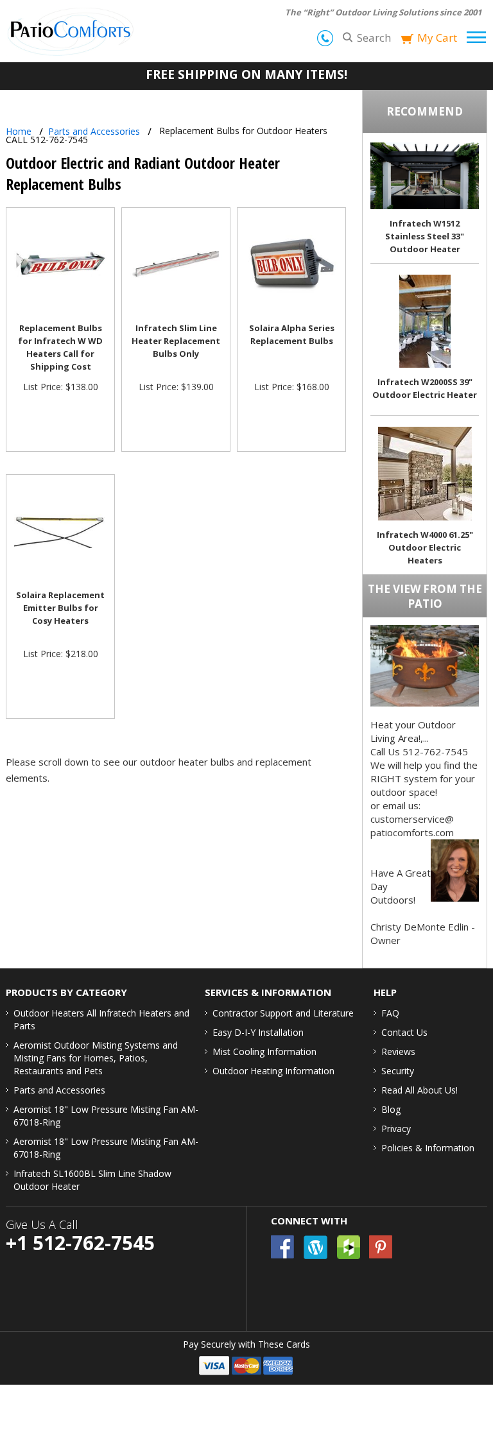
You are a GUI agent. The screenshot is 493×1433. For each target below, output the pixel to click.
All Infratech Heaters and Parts (101, 1019)
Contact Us (404, 1032)
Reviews (398, 1051)
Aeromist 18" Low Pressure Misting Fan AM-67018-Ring (105, 1115)
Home (18, 131)
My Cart (437, 37)
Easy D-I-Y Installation (258, 1032)
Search (374, 37)
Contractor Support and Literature (283, 1013)
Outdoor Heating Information (273, 1071)
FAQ (390, 1013)
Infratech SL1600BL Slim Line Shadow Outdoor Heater (92, 1179)
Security (397, 1071)
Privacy (396, 1128)
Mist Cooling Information (264, 1051)
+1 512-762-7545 (80, 1243)
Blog (391, 1109)
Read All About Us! (419, 1090)
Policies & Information (427, 1148)
